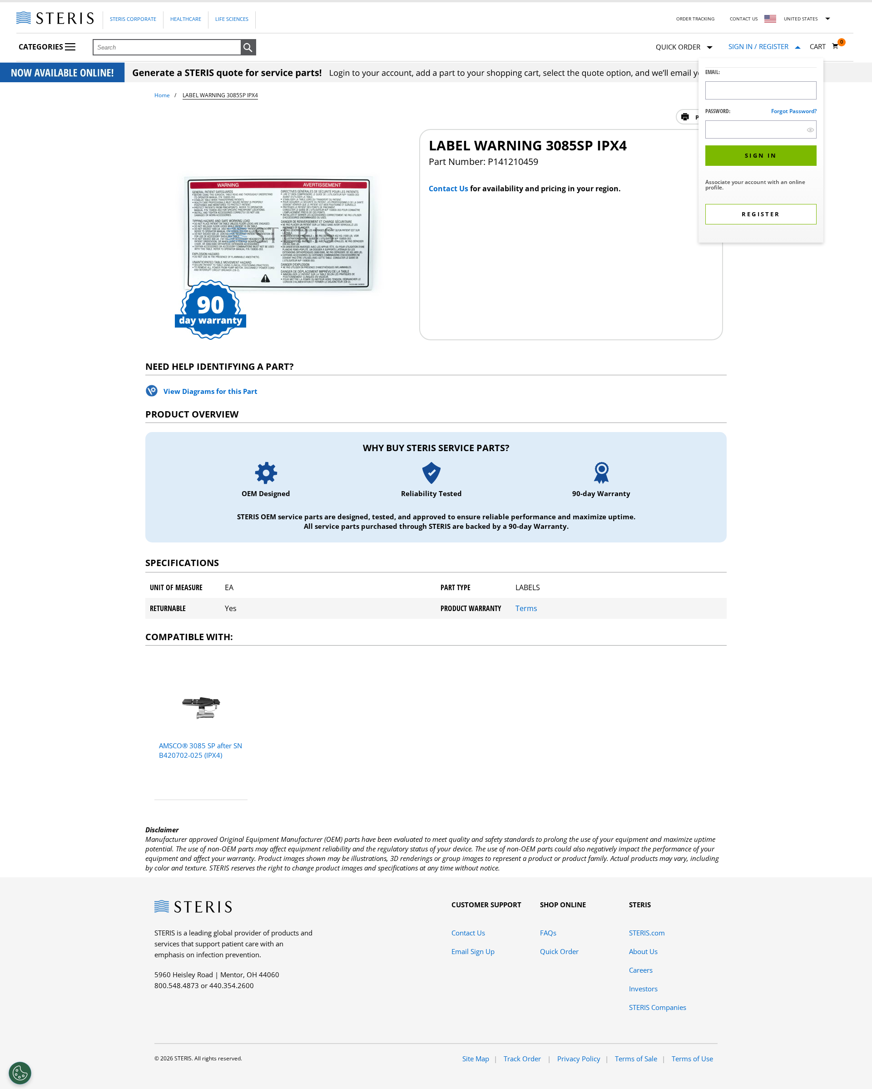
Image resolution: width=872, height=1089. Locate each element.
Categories (42, 47)
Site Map (475, 1058)
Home (162, 95)
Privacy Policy (578, 1058)
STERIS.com (647, 932)
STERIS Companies (657, 1007)
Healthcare (185, 18)
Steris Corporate (133, 18)
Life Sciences (231, 18)
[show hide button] (810, 129)
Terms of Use (692, 1058)
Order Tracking (695, 18)
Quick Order (559, 951)
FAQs (548, 932)
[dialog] (761, 151)
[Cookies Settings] (20, 1073)
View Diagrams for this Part (211, 391)
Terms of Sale (636, 1058)
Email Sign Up (473, 951)
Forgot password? (794, 111)
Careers (641, 970)
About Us (643, 951)
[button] (248, 47)
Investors (643, 988)
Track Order (523, 1058)
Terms (526, 608)
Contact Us (744, 18)
